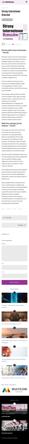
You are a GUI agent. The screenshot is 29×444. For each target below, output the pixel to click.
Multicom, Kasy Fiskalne (12, 438)
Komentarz (4, 244)
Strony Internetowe (7, 19)
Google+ (20, 209)
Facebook (9, 209)
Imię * (3, 263)
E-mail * (3, 272)
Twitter (15, 209)
